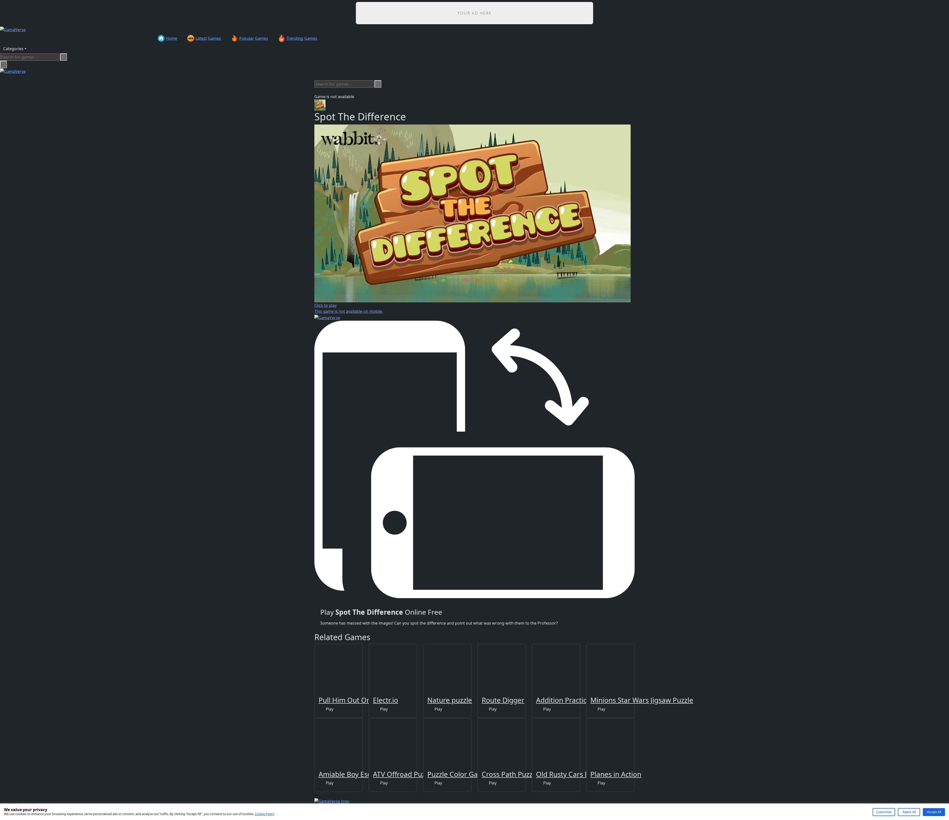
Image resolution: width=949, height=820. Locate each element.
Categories (13, 48)
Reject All (909, 812)
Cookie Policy (264, 814)
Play (329, 709)
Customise (884, 812)
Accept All (934, 812)
